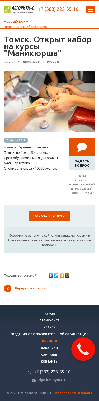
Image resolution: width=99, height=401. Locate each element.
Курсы (49, 313)
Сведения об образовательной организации (49, 334)
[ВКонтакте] (51, 275)
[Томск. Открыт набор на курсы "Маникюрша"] (49, 74)
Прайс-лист (50, 320)
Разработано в (72, 393)
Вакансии (49, 347)
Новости (49, 341)
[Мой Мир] (67, 275)
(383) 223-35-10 (58, 9)
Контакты (49, 361)
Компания (49, 354)
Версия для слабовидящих (25, 26)
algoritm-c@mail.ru (52, 380)
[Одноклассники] (62, 275)
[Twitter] (56, 275)
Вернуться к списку (30, 288)
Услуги (50, 327)
